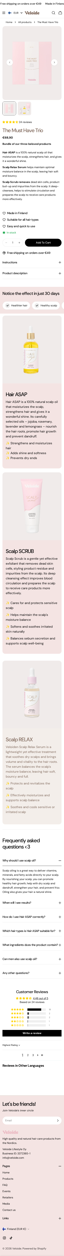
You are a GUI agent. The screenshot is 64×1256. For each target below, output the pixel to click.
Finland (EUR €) (16, 1229)
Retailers (7, 1197)
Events (6, 1191)
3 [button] (33, 1055)
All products (25, 22)
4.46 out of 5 (40, 998)
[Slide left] (9, 62)
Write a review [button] (32, 1033)
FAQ (4, 1185)
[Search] (53, 13)
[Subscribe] (57, 1120)
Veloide (16, 1248)
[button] (10, 122)
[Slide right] (54, 62)
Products (7, 1178)
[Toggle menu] (3, 13)
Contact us (9, 1210)
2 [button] (28, 1055)
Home (9, 22)
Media (6, 1203)
